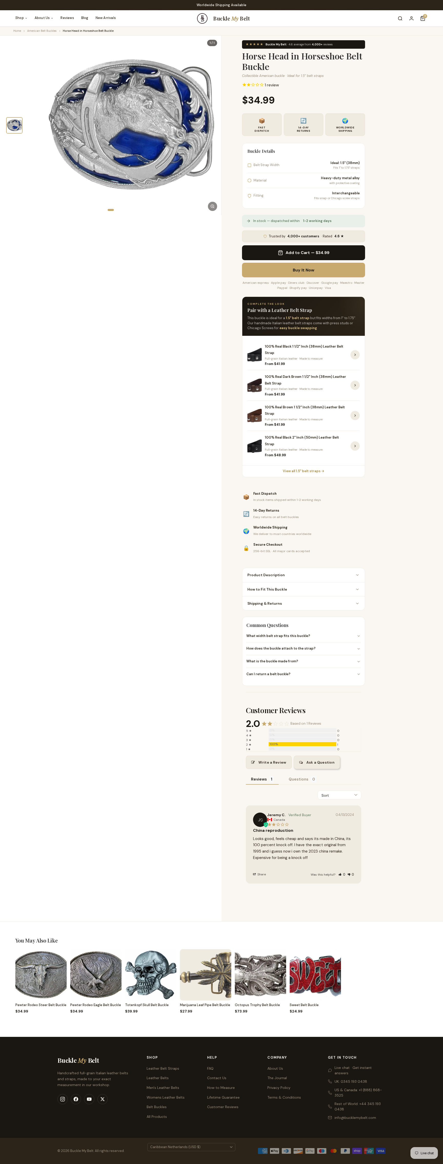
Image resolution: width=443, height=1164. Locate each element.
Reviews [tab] (259, 779)
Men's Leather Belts (163, 1087)
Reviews (67, 18)
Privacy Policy (278, 1087)
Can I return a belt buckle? (268, 674)
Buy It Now (303, 270)
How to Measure (221, 1087)
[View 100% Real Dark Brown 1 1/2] (355, 385)
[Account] (411, 18)
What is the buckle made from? (272, 661)
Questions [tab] (298, 779)
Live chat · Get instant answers (353, 1070)
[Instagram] (62, 1099)
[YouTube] (89, 1099)
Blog (84, 18)
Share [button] (261, 874)
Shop (19, 18)
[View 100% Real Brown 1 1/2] (355, 415)
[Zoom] (212, 206)
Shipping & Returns (264, 603)
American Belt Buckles (42, 31)
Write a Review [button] (272, 762)
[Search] (400, 18)
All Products (157, 1116)
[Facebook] (76, 1099)
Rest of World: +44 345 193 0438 (358, 1106)
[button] (342, 874)
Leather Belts (158, 1078)
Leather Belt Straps (163, 1068)
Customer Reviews (222, 1107)
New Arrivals (106, 18)
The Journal (277, 1078)
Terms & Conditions (284, 1097)
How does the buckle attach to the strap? (281, 648)
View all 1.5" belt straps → (303, 471)
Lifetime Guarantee (223, 1097)
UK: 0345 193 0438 (351, 1081)
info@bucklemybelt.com (355, 1117)
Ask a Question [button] (320, 762)
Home (17, 31)
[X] (102, 1099)
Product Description (266, 575)
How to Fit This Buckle (267, 589)
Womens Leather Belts (166, 1097)
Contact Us (216, 1078)
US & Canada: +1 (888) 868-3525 (358, 1093)
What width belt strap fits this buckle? (278, 636)
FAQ (210, 1068)
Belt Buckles (157, 1107)
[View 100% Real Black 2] (355, 446)
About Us (42, 18)
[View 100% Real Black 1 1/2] (355, 354)
